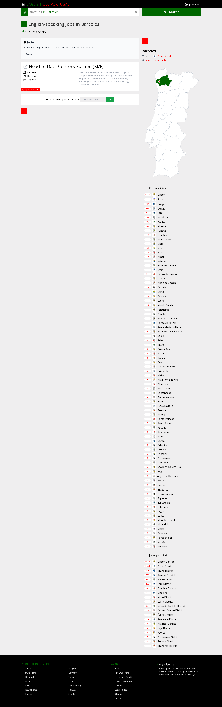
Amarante (163, 432)
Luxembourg (74, 685)
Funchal (162, 230)
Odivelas (162, 449)
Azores (161, 632)
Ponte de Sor (165, 537)
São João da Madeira (169, 467)
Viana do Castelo (167, 282)
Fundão (162, 314)
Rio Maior (163, 542)
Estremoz (163, 507)
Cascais (162, 287)
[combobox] (84, 12)
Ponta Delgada (166, 419)
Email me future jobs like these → (62, 99)
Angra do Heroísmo (168, 476)
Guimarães (164, 349)
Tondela (162, 546)
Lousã (161, 515)
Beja (160, 362)
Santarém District (167, 619)
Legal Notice (121, 689)
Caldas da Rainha (167, 274)
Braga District (164, 56)
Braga (161, 204)
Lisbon (161, 194)
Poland (28, 693)
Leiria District (165, 601)
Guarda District (166, 641)
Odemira (162, 445)
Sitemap (119, 693)
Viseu (161, 256)
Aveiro (161, 222)
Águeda (162, 427)
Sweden (72, 693)
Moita (161, 528)
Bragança (163, 489)
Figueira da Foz (166, 406)
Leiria (161, 291)
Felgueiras (163, 309)
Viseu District (165, 597)
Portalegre (164, 458)
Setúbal (162, 261)
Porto (161, 199)
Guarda (162, 410)
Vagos (161, 471)
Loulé (161, 336)
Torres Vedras (166, 397)
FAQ (117, 668)
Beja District (164, 628)
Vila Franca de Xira (168, 379)
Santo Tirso (164, 423)
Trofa (161, 344)
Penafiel (162, 454)
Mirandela (163, 524)
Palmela (162, 296)
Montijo (162, 414)
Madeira (162, 593)
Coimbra (162, 235)
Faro (160, 213)
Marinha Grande (167, 520)
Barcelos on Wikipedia (155, 60)
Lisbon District (166, 561)
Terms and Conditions (125, 677)
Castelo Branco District (170, 610)
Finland (28, 681)
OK (110, 99)
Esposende (164, 502)
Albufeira (163, 384)
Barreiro (162, 485)
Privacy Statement (123, 681)
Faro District (164, 584)
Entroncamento (166, 494)
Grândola (163, 371)
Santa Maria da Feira (169, 327)
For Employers (122, 672)
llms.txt (118, 698)
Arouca (162, 480)
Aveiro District (166, 579)
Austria (28, 668)
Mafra (161, 375)
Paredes (162, 533)
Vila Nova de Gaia (167, 265)
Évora (161, 300)
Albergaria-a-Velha (168, 318)
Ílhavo (161, 436)
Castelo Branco (166, 366)
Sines (161, 248)
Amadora (163, 217)
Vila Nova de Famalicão (170, 331)
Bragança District (167, 645)
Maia (160, 243)
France (71, 681)
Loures (162, 278)
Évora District (165, 614)
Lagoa (161, 440)
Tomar (161, 358)
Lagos (161, 511)
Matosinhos (164, 239)
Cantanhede (164, 393)
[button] (34, 31)
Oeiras (161, 208)
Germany (72, 672)
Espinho (162, 498)
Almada (162, 226)
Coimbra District (167, 588)
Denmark (29, 677)
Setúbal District (166, 575)
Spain (71, 677)
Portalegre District (168, 637)
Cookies (118, 685)
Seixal (161, 340)
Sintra (161, 252)
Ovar (160, 269)
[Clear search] (136, 12)
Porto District (165, 566)
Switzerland (30, 672)
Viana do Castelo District (171, 606)
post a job (194, 4)
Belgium (72, 668)
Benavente (164, 388)
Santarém (163, 462)
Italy (27, 685)
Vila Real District (167, 623)
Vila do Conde (165, 305)
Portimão (163, 353)
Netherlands (31, 689)
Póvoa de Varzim (167, 323)
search (174, 12)
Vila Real (162, 401)
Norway (72, 689)
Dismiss (29, 54)
